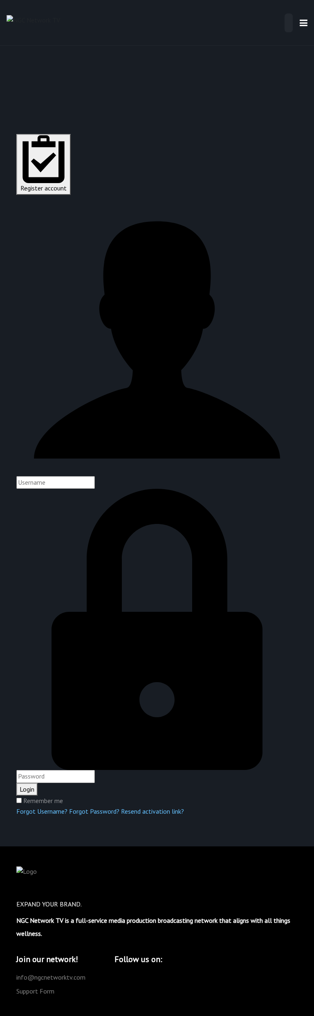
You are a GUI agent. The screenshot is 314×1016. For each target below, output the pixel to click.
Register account (43, 188)
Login (27, 789)
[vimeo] (130, 977)
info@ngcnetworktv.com (50, 977)
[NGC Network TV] (33, 22)
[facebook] (143, 977)
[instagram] (156, 977)
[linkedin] (169, 977)
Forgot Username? (41, 811)
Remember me (43, 801)
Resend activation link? (152, 811)
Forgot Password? (94, 811)
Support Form (35, 991)
